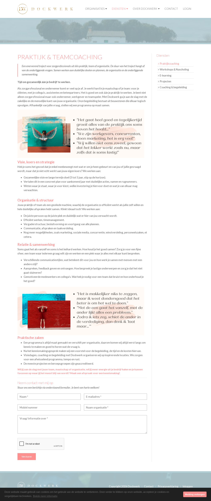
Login (187, 8)
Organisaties (95, 8)
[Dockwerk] (45, 8)
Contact (171, 8)
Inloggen (188, 486)
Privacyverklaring (168, 486)
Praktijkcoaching (169, 63)
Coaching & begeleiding (173, 87)
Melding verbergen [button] (195, 494)
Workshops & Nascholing (174, 69)
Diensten (119, 8)
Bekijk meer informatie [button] (45, 496)
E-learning (165, 75)
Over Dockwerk (145, 8)
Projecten (165, 81)
